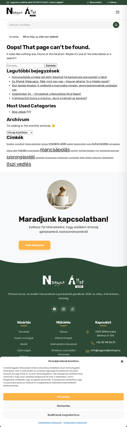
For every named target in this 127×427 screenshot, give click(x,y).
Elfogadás (63, 396)
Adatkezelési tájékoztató (50, 422)
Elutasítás (63, 405)
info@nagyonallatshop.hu (105, 350)
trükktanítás (63, 158)
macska (22, 150)
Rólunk (63, 331)
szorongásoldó (21, 156)
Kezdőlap (14, 36)
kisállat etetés (80, 144)
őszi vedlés (19, 164)
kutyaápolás (114, 144)
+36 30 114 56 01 (105, 342)
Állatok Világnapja (93, 158)
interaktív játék (57, 143)
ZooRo (82, 158)
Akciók (23, 344)
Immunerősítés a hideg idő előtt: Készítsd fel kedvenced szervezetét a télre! (59, 77)
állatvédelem (108, 158)
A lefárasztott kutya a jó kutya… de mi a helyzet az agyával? (49, 98)
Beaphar (10, 144)
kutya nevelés (100, 143)
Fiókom (113, 2)
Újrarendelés (96, 2)
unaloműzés (74, 158)
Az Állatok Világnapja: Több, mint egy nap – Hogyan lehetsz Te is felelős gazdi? (61, 81)
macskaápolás (33, 151)
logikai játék (12, 151)
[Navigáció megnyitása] (117, 12)
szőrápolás (40, 158)
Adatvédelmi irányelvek (63, 344)
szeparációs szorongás (109, 151)
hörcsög (44, 144)
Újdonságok (24, 350)
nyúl (97, 151)
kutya (89, 144)
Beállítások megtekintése (63, 414)
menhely (74, 151)
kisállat (70, 144)
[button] (122, 361)
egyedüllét (19, 144)
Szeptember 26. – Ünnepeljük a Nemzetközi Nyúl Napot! (46, 94)
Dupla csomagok (23, 338)
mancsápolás (55, 149)
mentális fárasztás (87, 151)
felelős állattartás (33, 144)
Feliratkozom (34, 245)
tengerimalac (51, 158)
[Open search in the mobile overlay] (63, 25)
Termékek (23, 331)
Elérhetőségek (63, 338)
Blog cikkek (19, 112)
